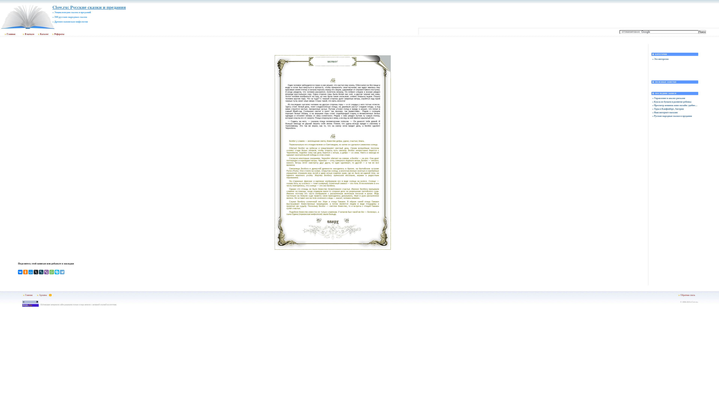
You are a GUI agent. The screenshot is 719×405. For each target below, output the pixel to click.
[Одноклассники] (25, 272)
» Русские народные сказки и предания (672, 116)
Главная (11, 34)
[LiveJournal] (41, 272)
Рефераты (59, 34)
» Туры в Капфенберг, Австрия (668, 108)
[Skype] (57, 272)
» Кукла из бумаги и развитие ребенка (671, 101)
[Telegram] (62, 272)
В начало (29, 34)
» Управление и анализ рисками (668, 98)
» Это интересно (660, 59)
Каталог (44, 34)
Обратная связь (687, 294)
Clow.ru (694, 302)
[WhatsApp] (51, 272)
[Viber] (46, 272)
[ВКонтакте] (20, 272)
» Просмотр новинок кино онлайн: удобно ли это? (674, 105)
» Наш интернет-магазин (665, 112)
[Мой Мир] (30, 272)
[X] (36, 272)
